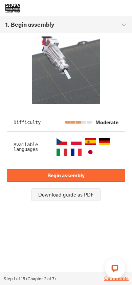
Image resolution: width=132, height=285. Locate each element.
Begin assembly (66, 175)
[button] (62, 141)
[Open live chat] (115, 268)
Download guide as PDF (66, 194)
